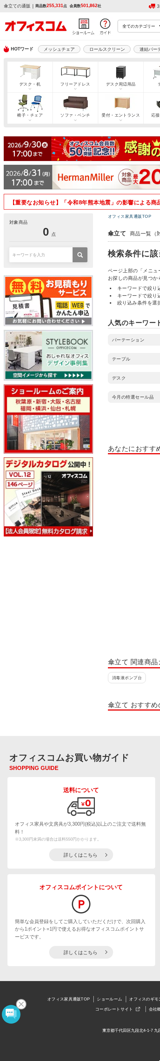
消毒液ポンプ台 (127, 677)
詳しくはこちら (80, 855)
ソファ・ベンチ (75, 115)
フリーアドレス (75, 84)
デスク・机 (30, 84)
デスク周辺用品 (121, 84)
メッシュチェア (59, 49)
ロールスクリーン (107, 49)
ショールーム (109, 999)
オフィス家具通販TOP (68, 999)
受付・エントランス (121, 115)
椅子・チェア (30, 115)
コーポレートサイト (114, 1009)
